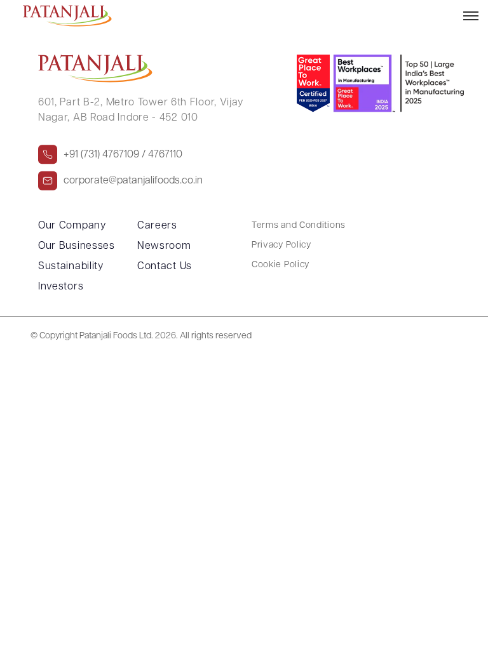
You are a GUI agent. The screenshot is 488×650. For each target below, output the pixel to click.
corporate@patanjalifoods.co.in (133, 180)
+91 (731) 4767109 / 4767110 (123, 154)
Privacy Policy (281, 245)
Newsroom (164, 246)
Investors (60, 287)
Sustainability (71, 267)
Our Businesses (76, 246)
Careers (157, 226)
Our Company (72, 226)
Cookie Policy (280, 265)
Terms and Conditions (299, 225)
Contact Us (164, 267)
